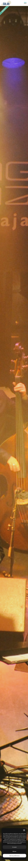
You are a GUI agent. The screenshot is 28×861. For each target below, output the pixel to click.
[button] (24, 830)
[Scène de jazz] (6, 3)
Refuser (14, 851)
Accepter (14, 847)
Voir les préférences (14, 855)
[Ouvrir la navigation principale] (25, 3)
